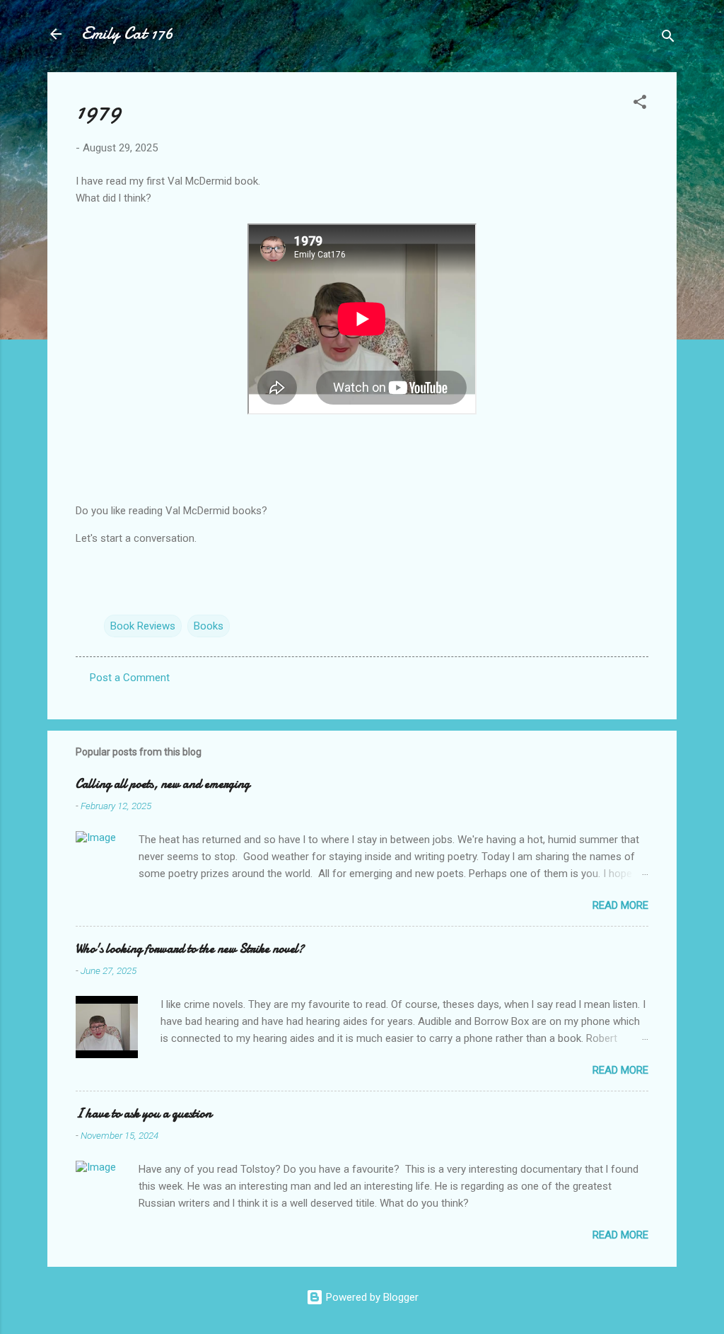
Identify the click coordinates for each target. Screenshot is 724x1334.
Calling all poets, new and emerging (163, 784)
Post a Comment (130, 677)
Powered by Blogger (371, 1297)
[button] (639, 104)
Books (208, 626)
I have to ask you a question (143, 1114)
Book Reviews (142, 626)
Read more (620, 905)
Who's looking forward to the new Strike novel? (190, 949)
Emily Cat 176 (127, 33)
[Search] (668, 38)
